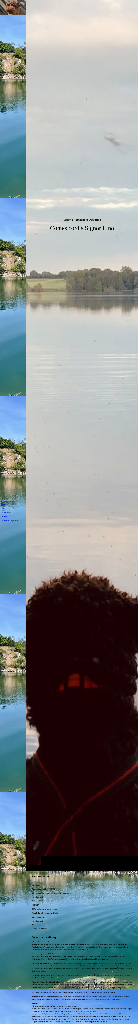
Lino (3, 509)
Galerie (4, 517)
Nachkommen (6, 513)
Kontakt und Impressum (10, 521)
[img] (82, 435)
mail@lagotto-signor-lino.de (47, 909)
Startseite (5, 505)
